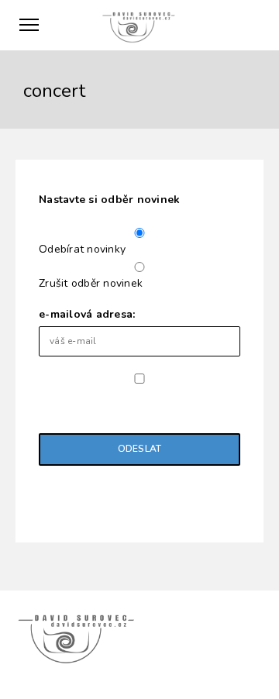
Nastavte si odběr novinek (109, 199)
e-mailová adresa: (87, 314)
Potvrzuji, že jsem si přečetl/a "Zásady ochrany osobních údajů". (131, 402)
